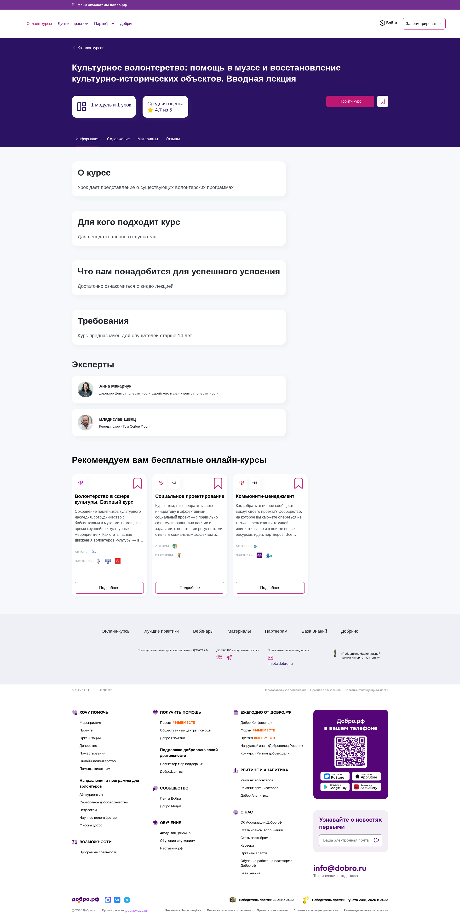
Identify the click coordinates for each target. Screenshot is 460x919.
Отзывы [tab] (173, 139)
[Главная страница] (85, 900)
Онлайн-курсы (39, 24)
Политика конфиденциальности (366, 690)
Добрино (128, 24)
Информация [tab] (87, 139)
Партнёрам (104, 24)
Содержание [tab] (118, 139)
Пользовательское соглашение (285, 690)
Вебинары (203, 631)
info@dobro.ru (280, 663)
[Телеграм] (127, 900)
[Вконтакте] (117, 900)
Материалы (239, 631)
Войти (391, 23)
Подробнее (109, 588)
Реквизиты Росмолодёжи (183, 910)
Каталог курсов (90, 48)
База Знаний (314, 631)
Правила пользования (325, 690)
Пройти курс (350, 101)
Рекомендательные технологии (366, 910)
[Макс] (108, 900)
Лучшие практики (73, 24)
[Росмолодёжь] (136, 910)
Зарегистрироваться (424, 24)
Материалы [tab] (148, 139)
